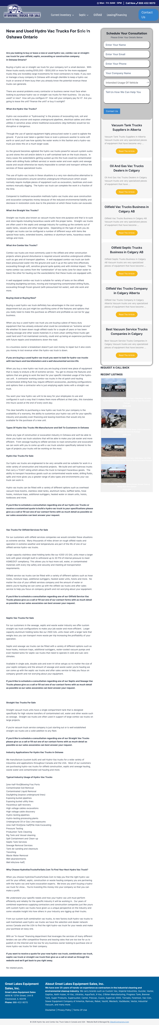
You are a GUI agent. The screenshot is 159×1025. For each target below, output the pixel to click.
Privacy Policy (64, 1010)
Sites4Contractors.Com (119, 1022)
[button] (127, 151)
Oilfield (98, 15)
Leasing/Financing (117, 15)
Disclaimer (50, 1010)
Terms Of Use (80, 1010)
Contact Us (147, 15)
